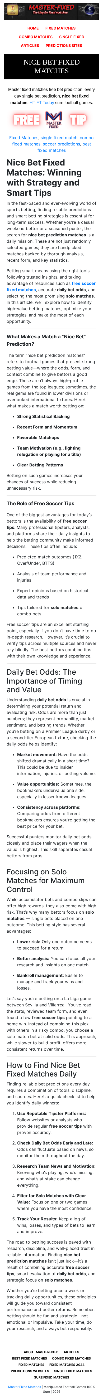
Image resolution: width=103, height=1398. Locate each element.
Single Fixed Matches (73, 1371)
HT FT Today (42, 102)
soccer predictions (61, 144)
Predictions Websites (30, 1371)
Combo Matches (36, 37)
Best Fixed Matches (29, 1358)
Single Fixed (71, 37)
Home (33, 28)
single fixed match (59, 137)
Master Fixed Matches (24, 1387)
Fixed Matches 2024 (67, 1365)
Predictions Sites (64, 45)
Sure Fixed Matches (51, 1377)
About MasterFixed (41, 1352)
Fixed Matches (60, 28)
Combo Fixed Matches (71, 1358)
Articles (30, 45)
